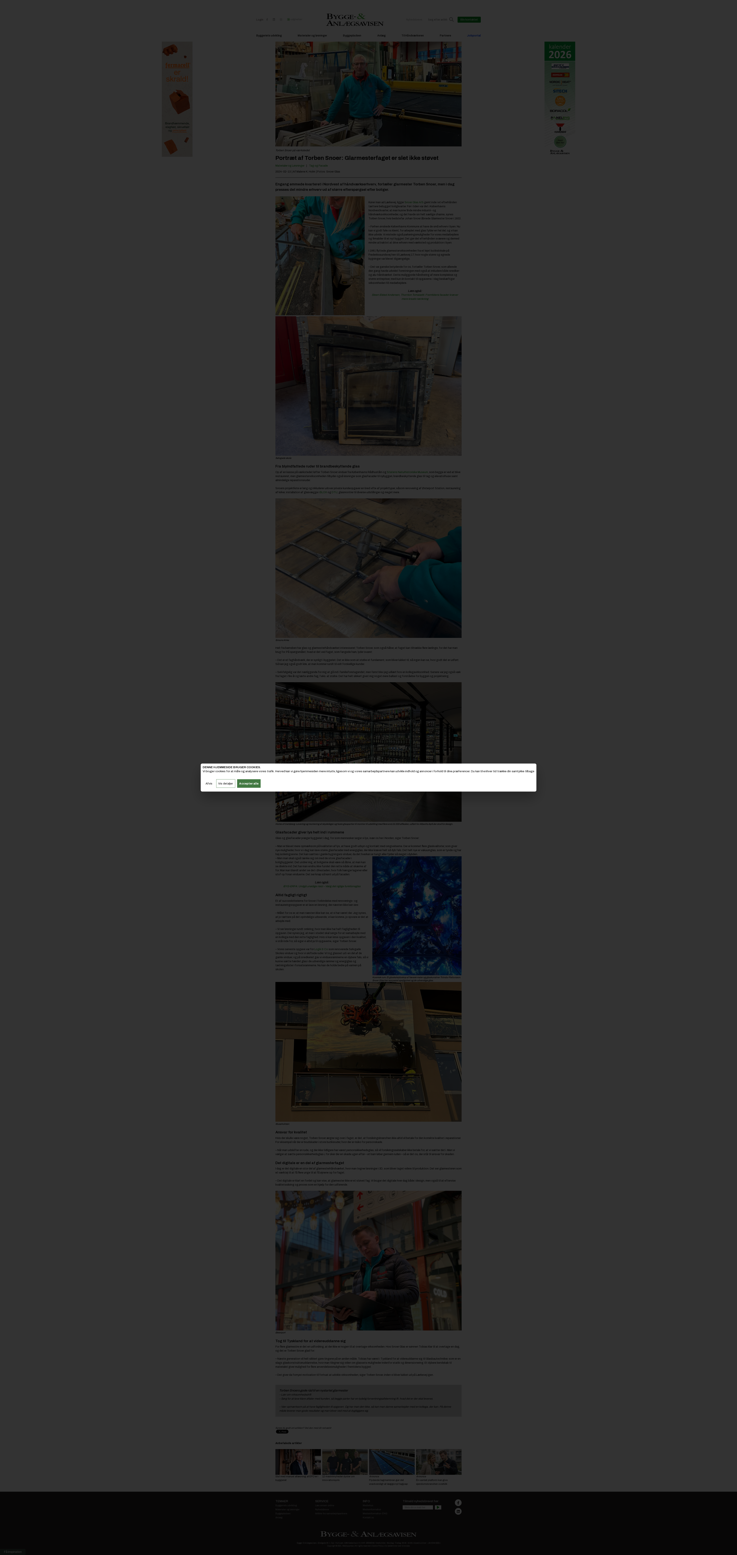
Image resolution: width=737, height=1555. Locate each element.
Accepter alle (248, 783)
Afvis (209, 783)
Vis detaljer (225, 783)
